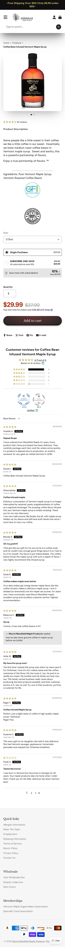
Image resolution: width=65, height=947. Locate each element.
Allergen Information (14, 824)
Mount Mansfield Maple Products (28, 941)
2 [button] (31, 793)
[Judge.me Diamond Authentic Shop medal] (24, 400)
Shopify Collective (13, 882)
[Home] (24, 17)
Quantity (8, 287)
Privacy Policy (10, 853)
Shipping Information (14, 838)
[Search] (58, 26)
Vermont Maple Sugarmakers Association (25, 906)
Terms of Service (12, 843)
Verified (30, 410)
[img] (9, 427)
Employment (10, 834)
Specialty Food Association (18, 911)
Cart (60, 17)
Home (6, 43)
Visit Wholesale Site (14, 877)
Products (16, 43)
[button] (10, 122)
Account (54, 17)
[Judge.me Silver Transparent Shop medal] (39, 400)
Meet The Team (11, 829)
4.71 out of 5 (40, 360)
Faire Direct (9, 886)
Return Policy (10, 848)
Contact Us (9, 857)
